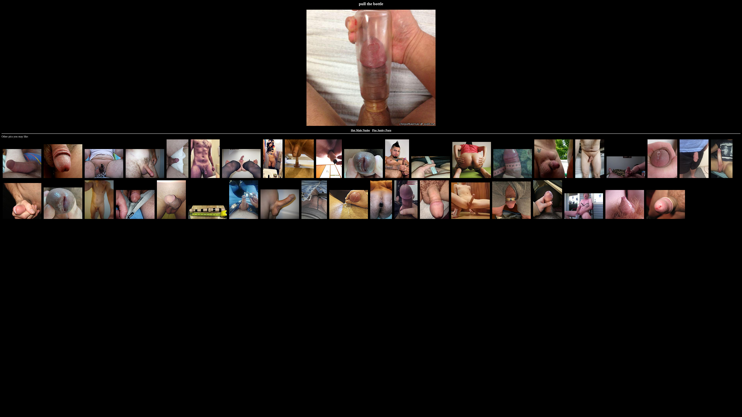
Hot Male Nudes (360, 130)
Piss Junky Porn (381, 130)
